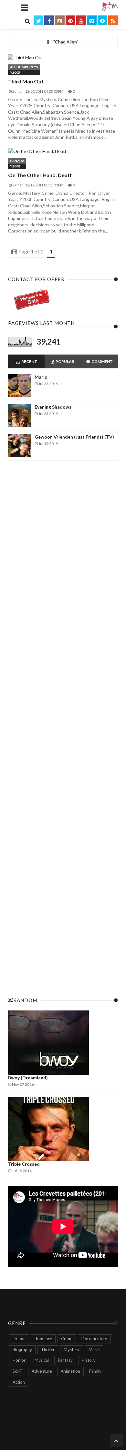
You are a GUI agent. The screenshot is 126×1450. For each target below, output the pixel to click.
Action (19, 1382)
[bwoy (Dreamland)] (63, 1042)
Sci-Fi (18, 1371)
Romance (43, 1338)
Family (95, 1371)
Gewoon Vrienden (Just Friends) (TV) (74, 437)
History (89, 1360)
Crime (66, 1338)
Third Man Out (26, 81)
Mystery (71, 1349)
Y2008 (15, 166)
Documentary (94, 1338)
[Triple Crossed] (63, 1129)
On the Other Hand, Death (40, 175)
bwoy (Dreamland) (28, 1077)
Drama (19, 1338)
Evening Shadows (53, 407)
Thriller (48, 1349)
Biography (22, 1349)
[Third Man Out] (63, 57)
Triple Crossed (24, 1164)
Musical (42, 1360)
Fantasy (65, 1360)
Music (94, 1349)
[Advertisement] (63, 727)
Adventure (42, 1371)
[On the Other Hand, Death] (63, 151)
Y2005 (15, 72)
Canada (17, 161)
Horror (19, 1360)
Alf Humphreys (24, 67)
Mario (41, 377)
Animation (70, 1371)
